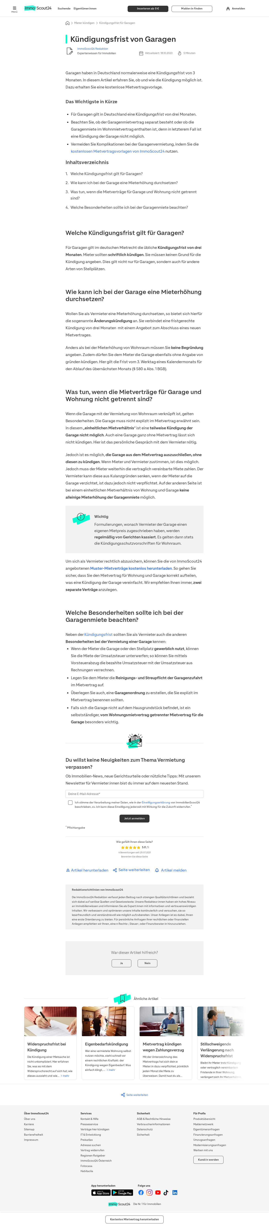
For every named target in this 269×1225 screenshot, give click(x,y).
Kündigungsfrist (98, 634)
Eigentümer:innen (85, 8)
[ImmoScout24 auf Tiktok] (166, 1194)
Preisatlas (87, 1140)
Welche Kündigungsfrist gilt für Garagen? (106, 173)
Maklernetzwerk (203, 1124)
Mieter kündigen (84, 23)
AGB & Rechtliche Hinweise (154, 1119)
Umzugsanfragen (204, 1140)
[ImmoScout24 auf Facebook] (141, 1194)
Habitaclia (87, 1171)
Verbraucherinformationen (153, 1124)
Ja (121, 963)
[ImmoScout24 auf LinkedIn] (175, 1194)
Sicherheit (143, 1134)
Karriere (29, 1124)
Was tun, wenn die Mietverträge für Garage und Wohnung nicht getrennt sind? (133, 195)
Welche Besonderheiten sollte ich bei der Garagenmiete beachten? (129, 207)
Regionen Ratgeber (93, 1155)
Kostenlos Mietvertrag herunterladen (134, 1219)
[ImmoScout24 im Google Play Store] (122, 1195)
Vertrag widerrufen (92, 1150)
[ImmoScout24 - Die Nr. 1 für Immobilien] (119, 1204)
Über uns (29, 1119)
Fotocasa (86, 1166)
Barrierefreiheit (33, 1134)
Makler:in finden (191, 8)
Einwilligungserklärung (156, 802)
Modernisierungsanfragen (209, 1145)
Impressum (31, 1140)
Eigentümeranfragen (206, 1129)
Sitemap (29, 1129)
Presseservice (89, 1124)
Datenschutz (145, 1129)
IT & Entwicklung (91, 1134)
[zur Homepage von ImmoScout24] (37, 10)
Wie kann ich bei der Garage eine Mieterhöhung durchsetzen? (124, 182)
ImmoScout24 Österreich (96, 1160)
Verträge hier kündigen (95, 1129)
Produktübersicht (204, 1119)
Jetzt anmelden (134, 818)
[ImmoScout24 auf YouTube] (158, 1194)
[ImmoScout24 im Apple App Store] (101, 1195)
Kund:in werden (208, 1159)
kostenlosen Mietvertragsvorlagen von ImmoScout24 (118, 151)
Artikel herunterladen (89, 870)
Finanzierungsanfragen (208, 1134)
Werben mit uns (203, 1150)
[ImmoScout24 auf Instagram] (149, 1194)
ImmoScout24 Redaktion (92, 48)
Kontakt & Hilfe (89, 1119)
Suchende (64, 8)
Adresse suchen (91, 1145)
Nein (148, 963)
